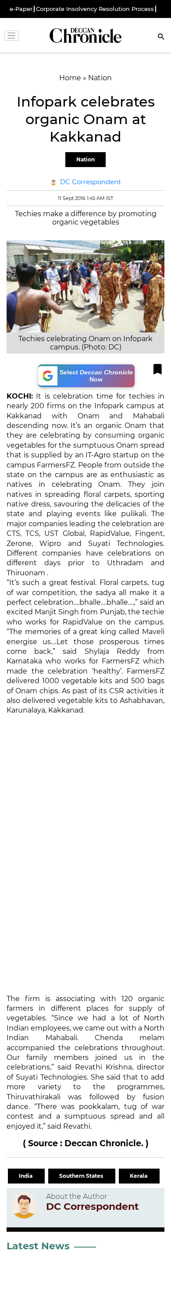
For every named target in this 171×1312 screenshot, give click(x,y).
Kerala (139, 1176)
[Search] (161, 37)
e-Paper (21, 9)
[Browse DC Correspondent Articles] (24, 1205)
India (26, 1176)
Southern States (81, 1176)
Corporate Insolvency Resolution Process (95, 9)
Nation (85, 159)
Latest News (38, 1246)
